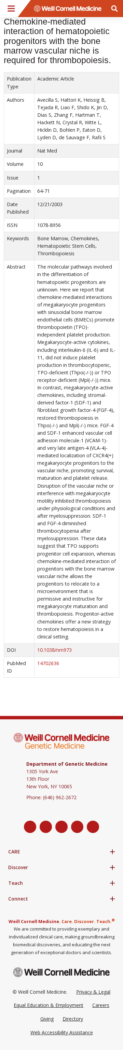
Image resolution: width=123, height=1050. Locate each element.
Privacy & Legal (93, 992)
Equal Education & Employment (48, 1005)
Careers (100, 1005)
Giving (47, 1019)
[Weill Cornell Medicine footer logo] (61, 972)
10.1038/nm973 (54, 650)
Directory (73, 1019)
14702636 (48, 663)
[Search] (114, 8)
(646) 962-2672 (60, 797)
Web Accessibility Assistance (61, 1032)
